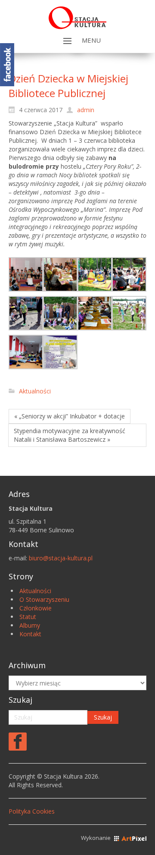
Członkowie (35, 608)
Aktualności (35, 391)
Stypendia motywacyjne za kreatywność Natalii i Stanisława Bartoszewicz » (69, 435)
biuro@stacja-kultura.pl (61, 558)
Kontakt (30, 634)
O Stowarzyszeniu (44, 599)
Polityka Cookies (32, 811)
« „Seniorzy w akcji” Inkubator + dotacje (69, 416)
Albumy (29, 625)
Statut (27, 617)
